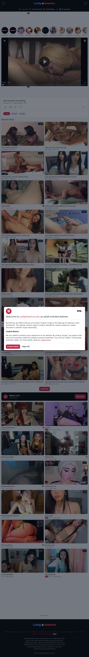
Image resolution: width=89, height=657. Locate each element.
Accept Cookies (13, 346)
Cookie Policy (46, 340)
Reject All (25, 346)
